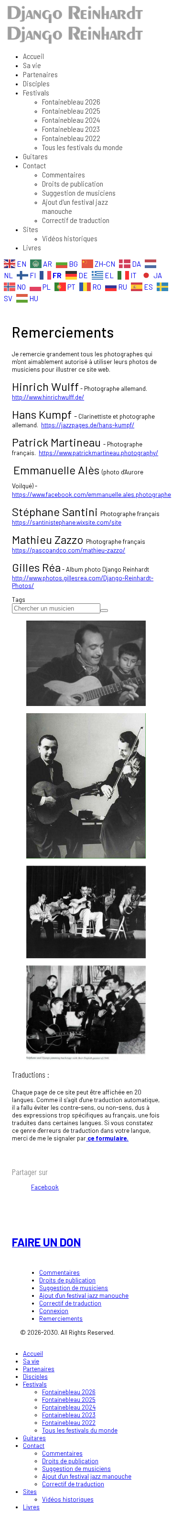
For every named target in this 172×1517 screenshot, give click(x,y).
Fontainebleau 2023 (71, 128)
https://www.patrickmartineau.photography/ (98, 453)
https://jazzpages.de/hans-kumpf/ (87, 425)
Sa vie (32, 65)
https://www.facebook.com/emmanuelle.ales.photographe (91, 494)
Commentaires (63, 174)
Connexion (53, 1311)
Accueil (33, 55)
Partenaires (40, 74)
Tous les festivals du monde (82, 147)
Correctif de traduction (75, 219)
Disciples (36, 83)
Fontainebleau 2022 (71, 137)
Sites (30, 229)
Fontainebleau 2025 (71, 110)
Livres (32, 247)
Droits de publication (72, 183)
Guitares (35, 156)
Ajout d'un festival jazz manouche (84, 1295)
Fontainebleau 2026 (71, 101)
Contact (34, 165)
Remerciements (61, 1318)
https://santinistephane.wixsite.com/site (66, 522)
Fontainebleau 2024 (71, 119)
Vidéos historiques (69, 238)
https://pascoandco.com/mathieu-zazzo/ (68, 550)
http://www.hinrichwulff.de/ (48, 397)
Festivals (36, 92)
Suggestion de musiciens (79, 192)
